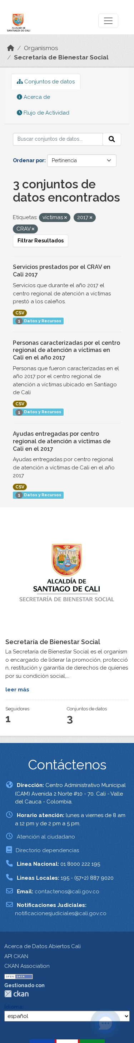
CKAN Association (27, 966)
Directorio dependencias (47, 850)
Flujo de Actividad (45, 113)
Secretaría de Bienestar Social (61, 57)
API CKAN (16, 956)
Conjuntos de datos (49, 81)
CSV (19, 312)
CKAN (16, 994)
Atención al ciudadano (46, 837)
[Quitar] (65, 218)
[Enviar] (112, 139)
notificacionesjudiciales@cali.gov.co (60, 913)
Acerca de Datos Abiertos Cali (42, 946)
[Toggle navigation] (108, 21)
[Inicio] (10, 48)
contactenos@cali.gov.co (67, 891)
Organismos (41, 48)
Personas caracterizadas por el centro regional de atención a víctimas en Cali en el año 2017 (66, 350)
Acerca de (36, 97)
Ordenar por (28, 160)
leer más (17, 689)
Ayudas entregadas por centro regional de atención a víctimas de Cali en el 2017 (61, 441)
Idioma (13, 1007)
